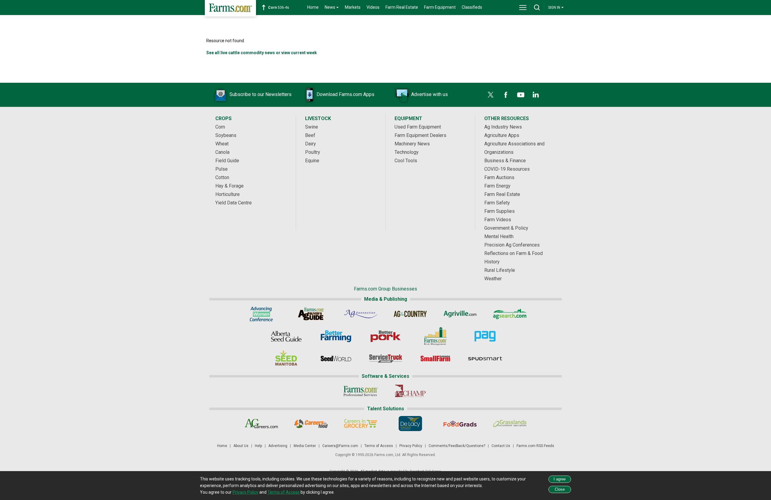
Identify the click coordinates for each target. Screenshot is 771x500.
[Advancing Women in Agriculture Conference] (261, 314)
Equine (312, 160)
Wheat (222, 144)
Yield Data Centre (233, 203)
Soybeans (225, 135)
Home (313, 7)
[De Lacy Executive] (410, 424)
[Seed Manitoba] (286, 358)
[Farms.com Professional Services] (360, 391)
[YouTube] (521, 95)
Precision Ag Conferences (512, 245)
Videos (373, 7)
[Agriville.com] (460, 314)
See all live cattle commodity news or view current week (261, 52)
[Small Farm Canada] (435, 358)
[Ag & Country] (410, 314)
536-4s (278, 7)
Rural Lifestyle (499, 270)
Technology (407, 152)
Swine (311, 127)
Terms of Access (378, 446)
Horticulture (227, 194)
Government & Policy (506, 228)
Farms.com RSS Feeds (535, 446)
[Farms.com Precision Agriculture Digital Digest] (485, 336)
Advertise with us (429, 94)
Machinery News (412, 144)
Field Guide (227, 160)
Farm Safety (497, 203)
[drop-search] (537, 7)
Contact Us (501, 446)
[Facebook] (506, 95)
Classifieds (472, 7)
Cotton (222, 177)
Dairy (310, 144)
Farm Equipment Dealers (420, 135)
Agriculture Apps (501, 135)
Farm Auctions (499, 177)
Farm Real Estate (402, 7)
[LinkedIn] (536, 95)
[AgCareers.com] (261, 424)
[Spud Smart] (485, 358)
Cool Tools (406, 160)
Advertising (277, 446)
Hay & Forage (229, 186)
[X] (491, 95)
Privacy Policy (410, 446)
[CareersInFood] (311, 424)
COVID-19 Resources (507, 169)
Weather (493, 278)
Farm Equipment (440, 7)
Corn (220, 127)
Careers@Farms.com (340, 446)
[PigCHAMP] (410, 391)
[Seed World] (336, 358)
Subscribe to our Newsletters (260, 94)
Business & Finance (505, 160)
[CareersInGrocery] (360, 424)
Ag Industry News (503, 127)
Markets (353, 7)
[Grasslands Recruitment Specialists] (510, 424)
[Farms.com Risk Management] (435, 336)
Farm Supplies (499, 211)
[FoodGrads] (460, 424)
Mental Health (498, 236)
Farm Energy (497, 186)
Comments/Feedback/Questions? (457, 446)
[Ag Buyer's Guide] (311, 314)
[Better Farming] (336, 336)
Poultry (312, 152)
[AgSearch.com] (510, 314)
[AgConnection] (360, 314)
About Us (240, 446)
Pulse (221, 169)
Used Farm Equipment (418, 127)
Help (258, 446)
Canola (222, 152)
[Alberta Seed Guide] (286, 336)
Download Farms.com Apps (345, 94)
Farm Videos (497, 219)
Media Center (305, 446)
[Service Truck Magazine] (385, 358)
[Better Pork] (385, 336)
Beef (310, 135)
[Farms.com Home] (230, 8)
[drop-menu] (522, 7)
